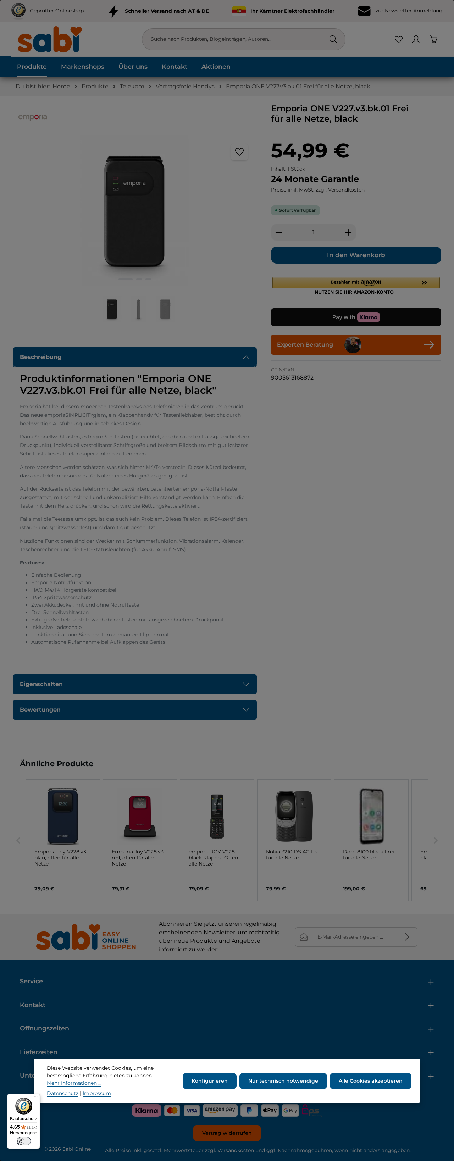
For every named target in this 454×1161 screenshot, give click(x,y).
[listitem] (63, 840)
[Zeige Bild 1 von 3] (125, 279)
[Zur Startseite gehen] (49, 39)
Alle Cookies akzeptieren (371, 1081)
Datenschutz (62, 1093)
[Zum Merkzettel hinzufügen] (239, 151)
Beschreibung (40, 357)
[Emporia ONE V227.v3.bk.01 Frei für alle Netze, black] (134, 211)
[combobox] (236, 39)
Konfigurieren (210, 1081)
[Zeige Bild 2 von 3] (139, 279)
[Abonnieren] (407, 937)
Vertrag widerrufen (227, 1133)
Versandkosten (235, 1150)
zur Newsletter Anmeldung (408, 10)
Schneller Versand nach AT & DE (167, 10)
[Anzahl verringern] (278, 232)
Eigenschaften (41, 684)
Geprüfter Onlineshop (57, 10)
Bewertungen (40, 709)
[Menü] (36, 1098)
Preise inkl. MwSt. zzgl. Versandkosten (318, 190)
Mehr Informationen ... (74, 1083)
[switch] (24, 1141)
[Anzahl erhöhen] (348, 232)
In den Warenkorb (356, 255)
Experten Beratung (305, 344)
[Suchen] (333, 39)
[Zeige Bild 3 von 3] (148, 279)
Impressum (97, 1093)
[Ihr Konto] (416, 40)
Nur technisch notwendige (283, 1081)
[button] (356, 285)
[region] (135, 228)
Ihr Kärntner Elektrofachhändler (292, 10)
